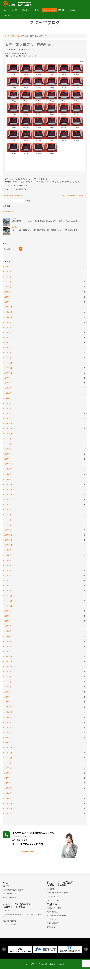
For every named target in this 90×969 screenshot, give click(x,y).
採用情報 (61, 10)
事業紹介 (25, 10)
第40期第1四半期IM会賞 (12, 195)
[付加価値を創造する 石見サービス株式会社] (17, 4)
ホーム (6, 10)
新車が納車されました (11, 211)
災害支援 (14, 218)
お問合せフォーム (27, 851)
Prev (4, 949)
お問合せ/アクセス (11, 15)
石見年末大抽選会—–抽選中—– (75, 195)
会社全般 (7, 249)
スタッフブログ (49, 10)
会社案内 (15, 10)
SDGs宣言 (71, 10)
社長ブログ (37, 10)
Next (86, 949)
